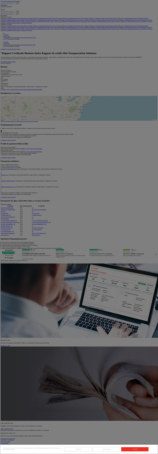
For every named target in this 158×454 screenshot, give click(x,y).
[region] (79, 449)
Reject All (78, 449)
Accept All (134, 449)
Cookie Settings (106, 449)
